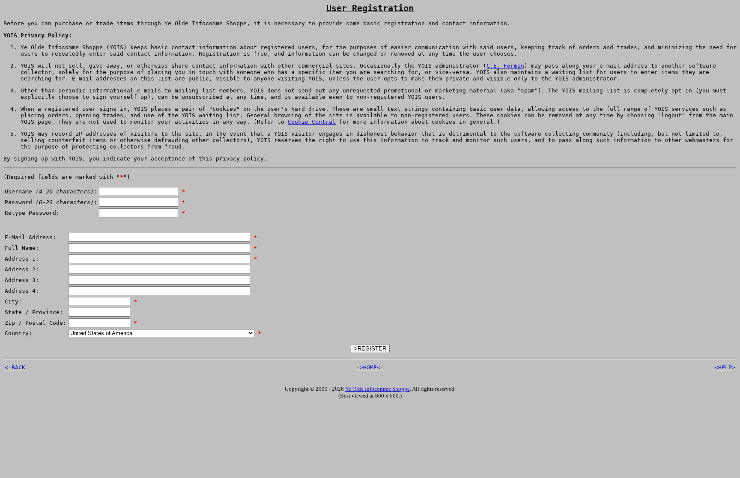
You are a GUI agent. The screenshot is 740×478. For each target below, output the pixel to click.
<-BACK (15, 367)
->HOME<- (370, 367)
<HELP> (725, 367)
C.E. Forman (505, 65)
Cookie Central (312, 122)
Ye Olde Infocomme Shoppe (377, 389)
